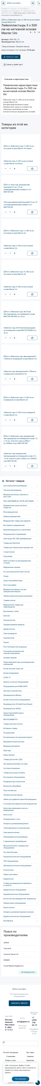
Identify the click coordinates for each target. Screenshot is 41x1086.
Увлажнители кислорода (12, 795)
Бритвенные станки (11, 611)
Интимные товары (10, 728)
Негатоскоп (7, 815)
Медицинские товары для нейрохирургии (13, 606)
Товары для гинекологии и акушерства (18, 547)
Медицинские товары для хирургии (16, 521)
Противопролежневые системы (15, 764)
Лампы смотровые (10, 874)
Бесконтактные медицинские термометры (19, 899)
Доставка (30, 1052)
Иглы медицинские (10, 512)
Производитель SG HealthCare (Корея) (17, 704)
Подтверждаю (20, 1079)
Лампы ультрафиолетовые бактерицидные (19, 799)
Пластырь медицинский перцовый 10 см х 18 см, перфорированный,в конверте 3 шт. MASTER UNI (20, 204)
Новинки (30, 1056)
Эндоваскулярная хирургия (13, 625)
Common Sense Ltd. (11, 954)
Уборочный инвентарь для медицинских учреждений (18, 663)
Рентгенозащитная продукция (15, 647)
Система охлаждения (11, 768)
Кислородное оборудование (14, 777)
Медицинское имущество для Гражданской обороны (14, 590)
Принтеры (7, 750)
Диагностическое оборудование (15, 682)
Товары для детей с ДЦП (12, 759)
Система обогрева (10, 852)
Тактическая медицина (12, 490)
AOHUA (6, 943)
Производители (28, 972)
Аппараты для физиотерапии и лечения (18, 912)
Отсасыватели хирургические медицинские (20, 804)
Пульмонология (9, 620)
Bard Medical (8, 921)
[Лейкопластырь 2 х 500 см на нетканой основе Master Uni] (20, 232)
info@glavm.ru (23, 1021)
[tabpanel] (20, 98)
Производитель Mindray (12, 695)
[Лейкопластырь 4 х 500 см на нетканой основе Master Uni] (20, 273)
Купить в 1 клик (12, 57)
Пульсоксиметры (10, 790)
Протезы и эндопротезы (12, 691)
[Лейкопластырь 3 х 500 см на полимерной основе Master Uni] (20, 398)
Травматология (9, 600)
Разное (6, 642)
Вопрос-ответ (10, 1060)
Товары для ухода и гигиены (14, 773)
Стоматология (8, 552)
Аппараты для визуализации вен (15, 823)
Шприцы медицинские (11, 516)
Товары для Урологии (11, 543)
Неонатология (8, 907)
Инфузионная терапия (11, 567)
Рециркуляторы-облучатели (14, 782)
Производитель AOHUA (12, 708)
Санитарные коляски (11, 832)
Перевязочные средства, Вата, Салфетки (15, 506)
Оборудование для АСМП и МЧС (15, 686)
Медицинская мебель (11, 746)
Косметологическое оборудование (16, 700)
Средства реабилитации (12, 581)
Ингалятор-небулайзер (12, 786)
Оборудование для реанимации (15, 837)
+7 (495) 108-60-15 (34, 1021)
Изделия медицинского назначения (17, 530)
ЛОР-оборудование (10, 861)
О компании (10, 1056)
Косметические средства (13, 669)
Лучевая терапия (10, 658)
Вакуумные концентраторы (13, 742)
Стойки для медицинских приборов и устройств (17, 884)
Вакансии (30, 1060)
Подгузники (7, 556)
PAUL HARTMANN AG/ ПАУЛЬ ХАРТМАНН (18, 501)
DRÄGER (7, 960)
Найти (32, 3)
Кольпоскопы (8, 870)
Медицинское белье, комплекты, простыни (15, 496)
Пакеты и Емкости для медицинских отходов (17, 562)
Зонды (5, 576)
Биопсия (6, 616)
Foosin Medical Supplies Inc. (14, 966)
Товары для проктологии (12, 724)
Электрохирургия (10, 633)
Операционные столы (11, 819)
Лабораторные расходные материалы (17, 596)
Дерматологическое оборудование (17, 916)
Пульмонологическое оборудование (17, 857)
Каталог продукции (10, 1052)
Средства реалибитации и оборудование (13, 714)
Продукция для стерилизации (14, 534)
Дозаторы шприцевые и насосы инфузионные (15, 809)
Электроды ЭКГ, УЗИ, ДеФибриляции (17, 539)
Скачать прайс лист (14, 64)
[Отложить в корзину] (32, 168)
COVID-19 (6, 677)
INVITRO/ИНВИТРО (10, 719)
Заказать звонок (19, 1003)
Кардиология (8, 879)
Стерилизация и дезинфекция (14, 841)
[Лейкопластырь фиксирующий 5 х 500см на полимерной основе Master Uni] (20, 357)
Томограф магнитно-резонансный (16, 828)
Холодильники (8, 733)
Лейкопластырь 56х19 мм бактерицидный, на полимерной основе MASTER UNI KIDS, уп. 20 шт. (20, 330)
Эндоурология (8, 638)
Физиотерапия (8, 755)
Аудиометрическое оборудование (16, 894)
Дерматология (9, 629)
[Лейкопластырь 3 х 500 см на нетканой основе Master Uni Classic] (20, 147)
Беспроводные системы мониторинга (17, 737)
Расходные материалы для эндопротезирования (13, 652)
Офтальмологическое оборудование (17, 865)
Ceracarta (7, 948)
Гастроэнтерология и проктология (16, 572)
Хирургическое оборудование (14, 890)
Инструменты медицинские (14, 525)
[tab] (16, 79)
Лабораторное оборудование (14, 903)
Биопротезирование (11, 673)
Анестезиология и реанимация (15, 486)
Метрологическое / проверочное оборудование (16, 847)
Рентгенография (9, 585)
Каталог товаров (15, 481)
